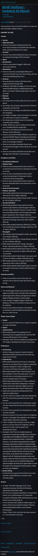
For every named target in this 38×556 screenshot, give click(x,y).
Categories (10, 543)
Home (3, 543)
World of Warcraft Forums (8, 2)
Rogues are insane (6, 523)
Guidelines (19, 543)
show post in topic (6, 531)
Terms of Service (29, 543)
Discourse (12, 552)
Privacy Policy (5, 547)
